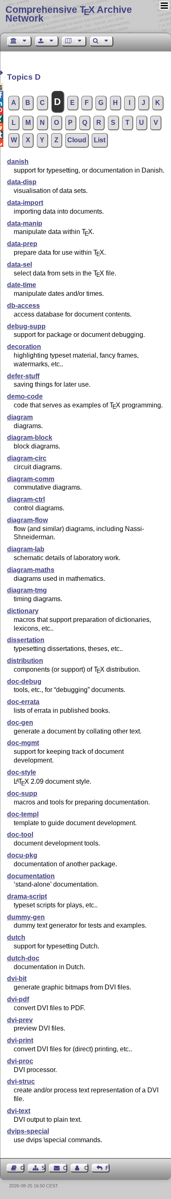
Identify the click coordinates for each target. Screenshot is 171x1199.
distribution (25, 660)
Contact (65, 1168)
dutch (16, 937)
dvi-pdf (18, 999)
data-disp (22, 181)
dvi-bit (17, 978)
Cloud (76, 140)
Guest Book (22, 1168)
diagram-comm (30, 479)
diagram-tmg (27, 590)
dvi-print (20, 1040)
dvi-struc (21, 1081)
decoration (24, 346)
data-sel (19, 264)
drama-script (27, 896)
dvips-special (28, 1131)
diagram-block (29, 437)
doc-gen (20, 722)
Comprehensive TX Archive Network (68, 14)
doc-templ (23, 814)
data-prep (22, 243)
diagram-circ (26, 458)
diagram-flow (27, 520)
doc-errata (23, 701)
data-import (25, 202)
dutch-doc (23, 958)
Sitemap (44, 1168)
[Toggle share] (2, 73)
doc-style (21, 772)
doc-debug (24, 681)
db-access (23, 305)
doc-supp (22, 793)
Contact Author (86, 1168)
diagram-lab (25, 549)
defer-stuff (23, 376)
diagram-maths (30, 569)
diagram (20, 417)
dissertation (25, 639)
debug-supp (26, 326)
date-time (21, 284)
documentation (31, 876)
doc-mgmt (23, 742)
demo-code (25, 396)
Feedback (107, 1168)
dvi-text (18, 1110)
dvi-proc (20, 1061)
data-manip (24, 223)
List (99, 140)
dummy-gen (26, 917)
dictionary (23, 610)
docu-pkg (22, 855)
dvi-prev (20, 1020)
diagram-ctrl (26, 499)
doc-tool (20, 834)
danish (18, 161)
